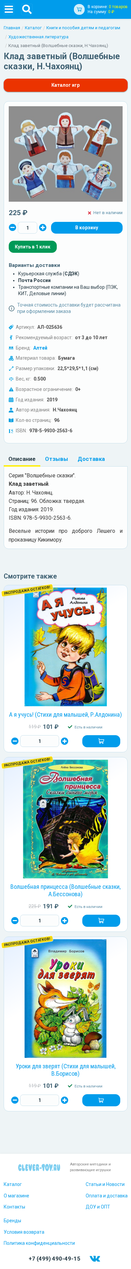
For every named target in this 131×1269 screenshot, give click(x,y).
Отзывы (56, 458)
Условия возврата (24, 1232)
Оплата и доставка (107, 1195)
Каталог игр (65, 85)
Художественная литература (38, 36)
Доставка (91, 458)
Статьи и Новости (105, 1184)
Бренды (12, 1220)
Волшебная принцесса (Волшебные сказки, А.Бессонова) (65, 890)
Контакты (14, 1206)
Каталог (33, 27)
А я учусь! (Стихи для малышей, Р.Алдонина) (65, 714)
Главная (12, 27)
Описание (22, 458)
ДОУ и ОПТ (98, 1206)
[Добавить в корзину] (101, 741)
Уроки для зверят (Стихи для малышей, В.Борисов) (66, 1070)
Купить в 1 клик (32, 246)
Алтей (40, 348)
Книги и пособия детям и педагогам (83, 27)
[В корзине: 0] (86, 228)
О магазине (16, 1195)
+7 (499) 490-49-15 (54, 1258)
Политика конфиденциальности (39, 1243)
